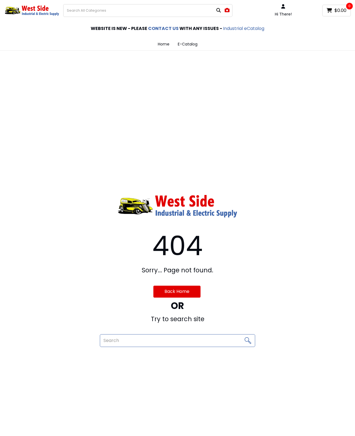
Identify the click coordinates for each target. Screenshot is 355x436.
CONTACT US (163, 28)
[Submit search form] (218, 10)
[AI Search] (227, 10)
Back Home (176, 291)
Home (163, 44)
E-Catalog (187, 44)
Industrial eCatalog (243, 28)
